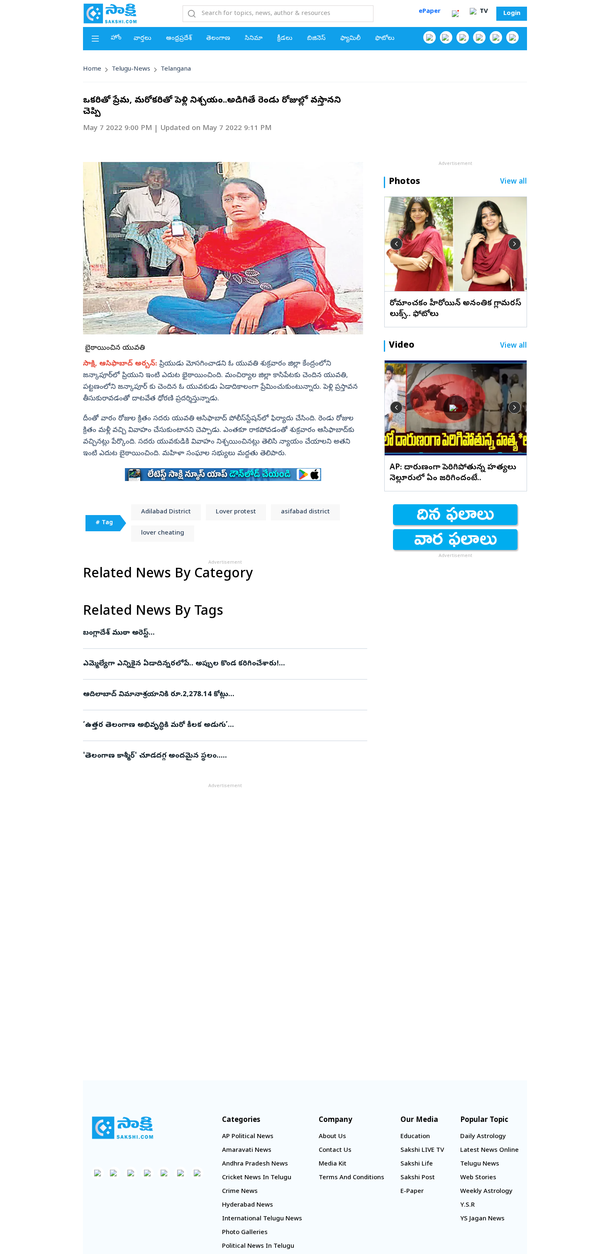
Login (511, 14)
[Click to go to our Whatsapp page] (446, 37)
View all (513, 182)
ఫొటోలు (385, 38)
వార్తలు (142, 38)
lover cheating (162, 533)
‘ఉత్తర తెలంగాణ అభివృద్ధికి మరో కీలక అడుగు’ (218, 725)
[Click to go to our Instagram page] (479, 37)
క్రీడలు (285, 38)
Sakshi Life (416, 1164)
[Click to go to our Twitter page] (462, 37)
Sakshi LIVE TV (422, 1150)
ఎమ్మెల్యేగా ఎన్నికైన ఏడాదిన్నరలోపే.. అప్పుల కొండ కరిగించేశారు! (221, 664)
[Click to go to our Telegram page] (180, 1173)
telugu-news (131, 69)
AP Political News (247, 1137)
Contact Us (335, 1150)
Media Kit (332, 1164)
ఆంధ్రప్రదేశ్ (179, 38)
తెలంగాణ (218, 38)
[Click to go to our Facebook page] (429, 37)
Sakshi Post (417, 1178)
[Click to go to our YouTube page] (496, 37)
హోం (116, 38)
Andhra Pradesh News (255, 1164)
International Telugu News (262, 1219)
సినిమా (254, 38)
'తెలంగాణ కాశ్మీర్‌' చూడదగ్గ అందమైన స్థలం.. (224, 756)
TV (483, 11)
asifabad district (305, 512)
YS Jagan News (482, 1219)
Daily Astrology (483, 1137)
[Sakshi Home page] (110, 13)
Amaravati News (246, 1150)
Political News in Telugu (258, 1246)
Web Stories (478, 1178)
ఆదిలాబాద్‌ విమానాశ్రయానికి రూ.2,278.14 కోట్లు (222, 694)
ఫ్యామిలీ (350, 38)
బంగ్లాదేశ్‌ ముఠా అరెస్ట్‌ (222, 633)
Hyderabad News (247, 1205)
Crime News (240, 1192)
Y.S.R (467, 1205)
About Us (332, 1137)
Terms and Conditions (351, 1178)
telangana (176, 69)
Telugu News (479, 1164)
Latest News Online (489, 1150)
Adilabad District (166, 512)
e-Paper (412, 1192)
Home (92, 69)
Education (415, 1137)
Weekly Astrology (486, 1192)
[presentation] (396, 244)
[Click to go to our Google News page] (512, 37)
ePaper (430, 11)
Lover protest (236, 512)
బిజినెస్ (316, 38)
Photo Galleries (245, 1233)
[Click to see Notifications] (455, 13)
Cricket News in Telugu (256, 1178)
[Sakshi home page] (122, 1127)
